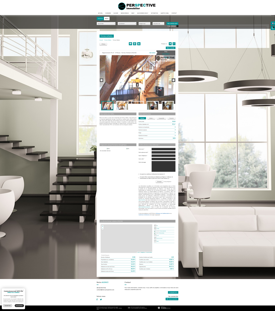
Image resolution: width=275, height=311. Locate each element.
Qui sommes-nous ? (142, 13)
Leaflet (138, 252)
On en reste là (18, 290)
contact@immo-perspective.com (105, 289)
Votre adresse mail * (143, 152)
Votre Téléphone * (143, 155)
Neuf (132, 13)
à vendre (108, 13)
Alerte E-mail (165, 13)
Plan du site (99, 308)
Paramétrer (8, 305)
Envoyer (159, 181)
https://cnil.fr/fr (142, 200)
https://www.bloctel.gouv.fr (144, 207)
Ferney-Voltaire (107, 40)
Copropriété (161, 118)
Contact (174, 13)
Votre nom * (141, 149)
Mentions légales (104, 308)
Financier (171, 118)
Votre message (142, 162)
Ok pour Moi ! (19, 305)
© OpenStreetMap (149, 252)
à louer (116, 13)
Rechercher (172, 23)
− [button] (102, 228)
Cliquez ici (173, 292)
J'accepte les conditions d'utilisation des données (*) (152, 174)
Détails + (151, 118)
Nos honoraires (110, 308)
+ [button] (102, 226)
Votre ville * (141, 159)
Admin (117, 308)
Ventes (100, 18)
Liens (115, 308)
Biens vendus (125, 13)
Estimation (154, 13)
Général (142, 118)
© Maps (142, 252)
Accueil (100, 13)
